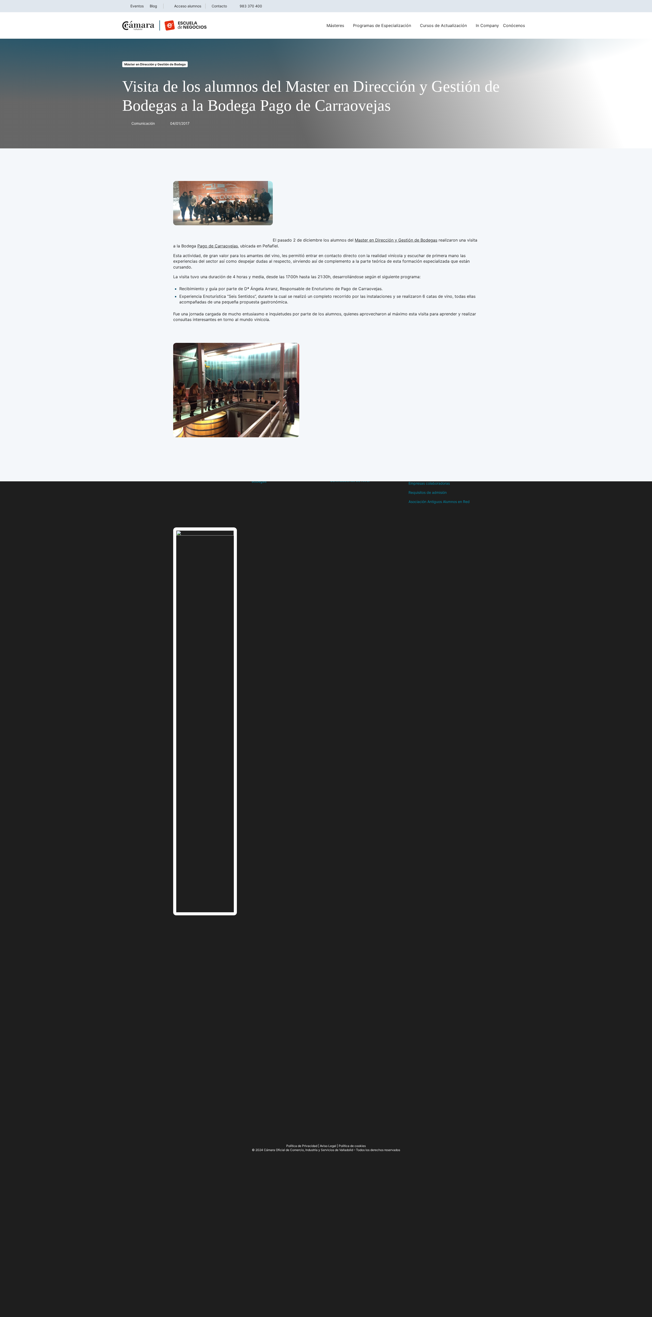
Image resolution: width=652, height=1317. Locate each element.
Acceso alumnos (187, 6)
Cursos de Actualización (443, 25)
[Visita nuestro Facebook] (175, 514)
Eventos (137, 6)
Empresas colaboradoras (429, 483)
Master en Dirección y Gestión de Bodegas (396, 240)
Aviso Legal (328, 1146)
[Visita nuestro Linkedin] (206, 514)
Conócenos (514, 25)
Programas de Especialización (382, 25)
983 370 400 (251, 6)
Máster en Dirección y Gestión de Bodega (155, 64)
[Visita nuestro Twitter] (185, 514)
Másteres (335, 25)
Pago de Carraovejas (217, 245)
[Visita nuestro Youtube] (216, 514)
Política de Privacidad (301, 1146)
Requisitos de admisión (428, 492)
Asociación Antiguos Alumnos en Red (439, 501)
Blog (153, 6)
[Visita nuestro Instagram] (196, 514)
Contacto (219, 6)
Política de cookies (352, 1146)
